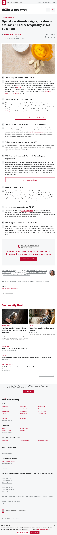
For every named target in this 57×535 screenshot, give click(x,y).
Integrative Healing (24, 428)
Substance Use (14, 288)
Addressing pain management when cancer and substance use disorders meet (26, 358)
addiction (19, 87)
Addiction (7, 281)
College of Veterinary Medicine (10, 491)
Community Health (8, 17)
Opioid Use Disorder (39, 281)
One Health (5, 440)
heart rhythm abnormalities (36, 132)
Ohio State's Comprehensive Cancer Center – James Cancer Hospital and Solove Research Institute (27, 496)
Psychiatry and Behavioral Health (36, 272)
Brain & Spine (5, 411)
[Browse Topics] (48, 10)
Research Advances (25, 440)
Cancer (4, 355)
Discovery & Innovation (11, 437)
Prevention (22, 430)
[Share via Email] (54, 37)
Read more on (46, 376)
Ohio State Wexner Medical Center (14, 38)
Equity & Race (5, 451)
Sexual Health (23, 418)
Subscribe (28, 392)
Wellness (5, 425)
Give (54, 2)
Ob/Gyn (22, 416)
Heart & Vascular (24, 411)
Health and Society (7, 364)
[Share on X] (48, 37)
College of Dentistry (7, 478)
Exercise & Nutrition (7, 430)
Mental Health (6, 326)
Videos (4, 468)
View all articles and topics (7, 420)
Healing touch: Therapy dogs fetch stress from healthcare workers (14, 330)
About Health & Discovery (45, 2)
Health (4, 403)
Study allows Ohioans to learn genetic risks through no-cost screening (24, 367)
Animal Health (5, 406)
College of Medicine (7, 480)
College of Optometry (7, 485)
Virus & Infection (42, 411)
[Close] (54, 525)
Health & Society (24, 451)
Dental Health (5, 416)
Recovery (47, 281)
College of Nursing (7, 482)
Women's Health (42, 413)
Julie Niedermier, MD (12, 34)
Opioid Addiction (30, 281)
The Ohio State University (8, 476)
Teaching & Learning (9, 458)
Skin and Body (41, 406)
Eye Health (4, 418)
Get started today (28, 259)
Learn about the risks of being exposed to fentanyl (30, 118)
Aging (31, 326)
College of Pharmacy (7, 487)
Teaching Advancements (8, 461)
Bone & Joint (5, 408)
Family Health (23, 406)
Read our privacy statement (43, 529)
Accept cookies (34, 532)
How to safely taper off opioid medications (15, 348)
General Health (6, 346)
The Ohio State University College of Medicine (16, 274)
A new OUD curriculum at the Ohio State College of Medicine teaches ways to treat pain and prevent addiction (30, 180)
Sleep (39, 408)
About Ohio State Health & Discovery (11, 501)
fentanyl (7, 111)
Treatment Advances (43, 440)
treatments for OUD (27, 210)
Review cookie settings (22, 532)
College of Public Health (8, 489)
